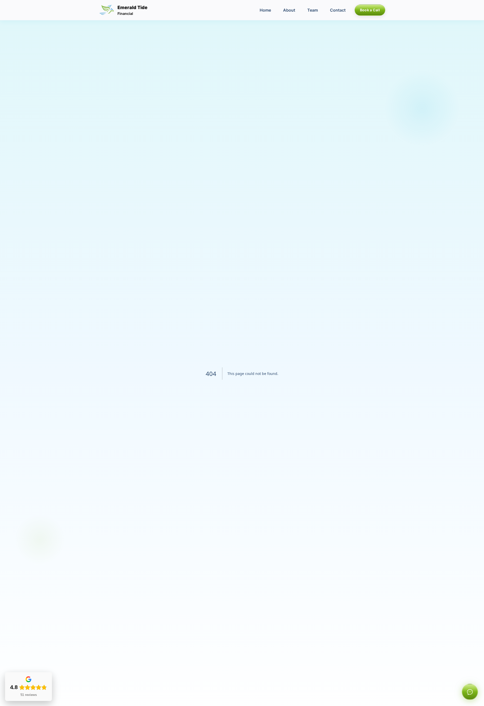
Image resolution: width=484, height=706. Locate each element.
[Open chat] (470, 692)
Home (265, 10)
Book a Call (370, 10)
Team (312, 10)
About (289, 10)
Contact (338, 10)
